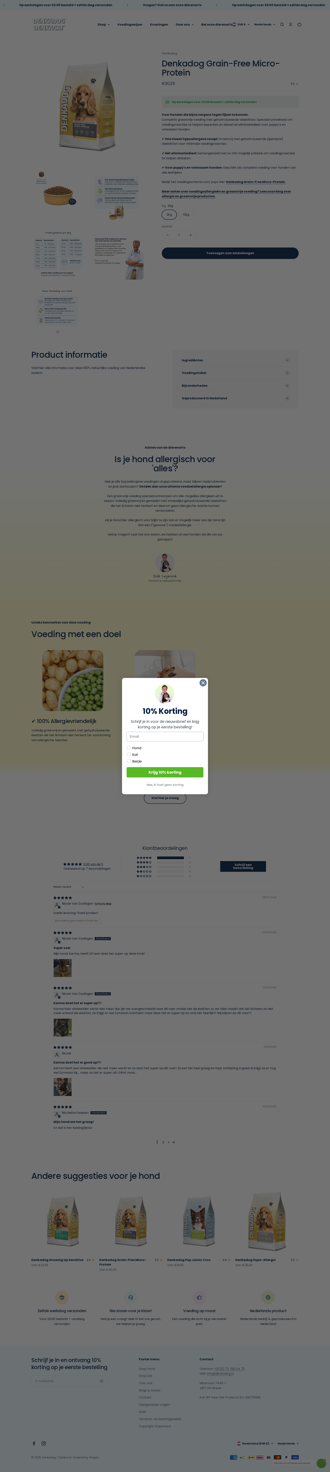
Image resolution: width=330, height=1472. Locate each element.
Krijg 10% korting (165, 772)
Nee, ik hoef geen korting (165, 785)
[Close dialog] (203, 682)
